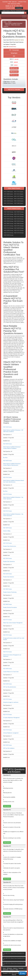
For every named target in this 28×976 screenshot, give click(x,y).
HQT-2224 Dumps (19, 221)
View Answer (7, 806)
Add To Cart (15, 68)
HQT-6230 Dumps (8, 230)
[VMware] (14, 145)
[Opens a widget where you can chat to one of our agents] (22, 973)
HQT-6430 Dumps (19, 228)
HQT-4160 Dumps (8, 212)
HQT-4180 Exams (18, 203)
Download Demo (12, 46)
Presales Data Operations (9, 561)
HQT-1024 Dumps (8, 218)
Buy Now (5, 457)
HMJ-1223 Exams (8, 201)
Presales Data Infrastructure (9, 546)
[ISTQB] (14, 121)
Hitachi (9, 21)
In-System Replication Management (11, 717)
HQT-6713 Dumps (8, 232)
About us (15, 968)
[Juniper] (14, 127)
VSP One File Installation (8, 748)
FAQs (17, 969)
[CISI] (14, 164)
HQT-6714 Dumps (19, 232)
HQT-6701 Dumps (19, 225)
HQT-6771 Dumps (8, 225)
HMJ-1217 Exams (18, 196)
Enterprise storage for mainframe (10, 702)
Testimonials (5, 969)
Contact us (11, 969)
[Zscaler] (14, 182)
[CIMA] (14, 158)
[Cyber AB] (14, 170)
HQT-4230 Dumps (8, 235)
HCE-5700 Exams (8, 191)
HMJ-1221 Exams (8, 198)
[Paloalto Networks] (14, 133)
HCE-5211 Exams (18, 194)
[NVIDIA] (14, 176)
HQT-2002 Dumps (8, 223)
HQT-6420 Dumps (8, 214)
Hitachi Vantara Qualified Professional (13, 23)
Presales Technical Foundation (10, 607)
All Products (9, 968)
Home (4, 21)
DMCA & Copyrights (7, 971)
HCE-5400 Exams (8, 194)
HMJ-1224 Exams (18, 201)
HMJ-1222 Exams (18, 198)
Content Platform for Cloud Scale (10, 671)
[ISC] (14, 114)
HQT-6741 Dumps (19, 214)
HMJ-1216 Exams (8, 196)
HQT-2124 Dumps (19, 218)
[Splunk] (14, 152)
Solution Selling (6, 531)
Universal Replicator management (11, 733)
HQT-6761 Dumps (19, 216)
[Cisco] (14, 102)
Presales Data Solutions (8, 576)
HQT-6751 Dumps (8, 216)
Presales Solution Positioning (9, 592)
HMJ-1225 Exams (8, 203)
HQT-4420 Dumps (19, 212)
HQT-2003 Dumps (19, 223)
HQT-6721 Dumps (19, 230)
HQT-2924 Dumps (8, 221)
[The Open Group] (14, 139)
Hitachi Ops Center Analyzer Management (12, 622)
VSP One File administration (9, 687)
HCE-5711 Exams (18, 191)
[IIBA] (14, 108)
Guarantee (21, 968)
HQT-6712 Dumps (8, 228)
